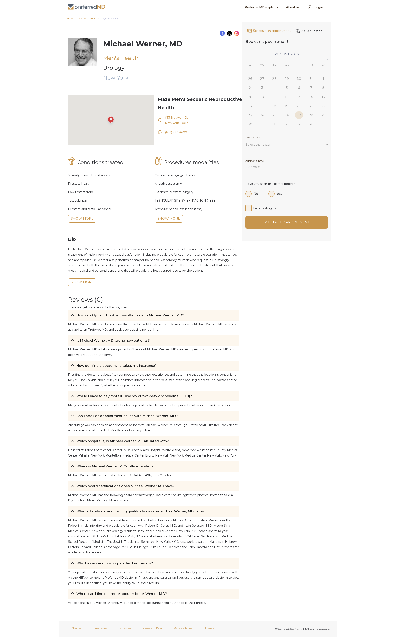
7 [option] (311, 88)
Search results (87, 18)
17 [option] (262, 106)
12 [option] (286, 97)
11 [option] (274, 97)
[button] (153, 315)
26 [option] (250, 79)
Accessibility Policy (152, 627)
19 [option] (286, 106)
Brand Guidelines (183, 627)
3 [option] (262, 88)
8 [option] (323, 88)
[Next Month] (326, 59)
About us (292, 7)
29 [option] (287, 79)
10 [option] (262, 97)
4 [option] (274, 88)
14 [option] (311, 97)
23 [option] (250, 115)
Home (70, 18)
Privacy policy (100, 627)
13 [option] (299, 97)
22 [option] (323, 106)
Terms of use (125, 627)
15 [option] (323, 97)
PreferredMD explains (261, 7)
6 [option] (299, 88)
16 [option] (250, 106)
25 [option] (274, 115)
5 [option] (287, 88)
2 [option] (250, 88)
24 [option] (262, 115)
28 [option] (274, 79)
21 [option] (311, 106)
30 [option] (299, 79)
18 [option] (274, 106)
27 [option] (262, 79)
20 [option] (299, 106)
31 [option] (311, 79)
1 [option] (323, 79)
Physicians (209, 627)
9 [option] (250, 97)
